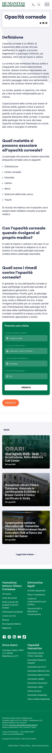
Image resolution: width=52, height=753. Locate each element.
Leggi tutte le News (25, 554)
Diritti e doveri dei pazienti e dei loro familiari (10, 605)
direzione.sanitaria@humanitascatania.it (23, 725)
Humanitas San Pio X (36, 667)
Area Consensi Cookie (40, 746)
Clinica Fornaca (34, 691)
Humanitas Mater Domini (38, 675)
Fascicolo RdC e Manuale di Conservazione (34, 611)
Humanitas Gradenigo (37, 695)
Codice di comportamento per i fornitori (36, 601)
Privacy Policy (25, 746)
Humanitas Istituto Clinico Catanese (35, 654)
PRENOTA (10, 402)
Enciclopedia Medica (11, 624)
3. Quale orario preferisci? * (16, 358)
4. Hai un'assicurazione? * (15, 371)
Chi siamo (6, 594)
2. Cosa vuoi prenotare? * (15, 346)
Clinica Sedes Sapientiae (38, 699)
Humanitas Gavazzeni (37, 683)
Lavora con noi (9, 616)
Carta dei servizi (9, 598)
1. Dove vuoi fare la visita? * (16, 333)
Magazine (6, 628)
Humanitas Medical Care (38, 671)
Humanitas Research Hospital (36, 661)
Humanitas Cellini (35, 687)
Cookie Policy (13, 746)
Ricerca (5, 620)
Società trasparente (36, 590)
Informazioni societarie (12, 612)
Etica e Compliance (36, 594)
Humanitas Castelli (35, 679)
